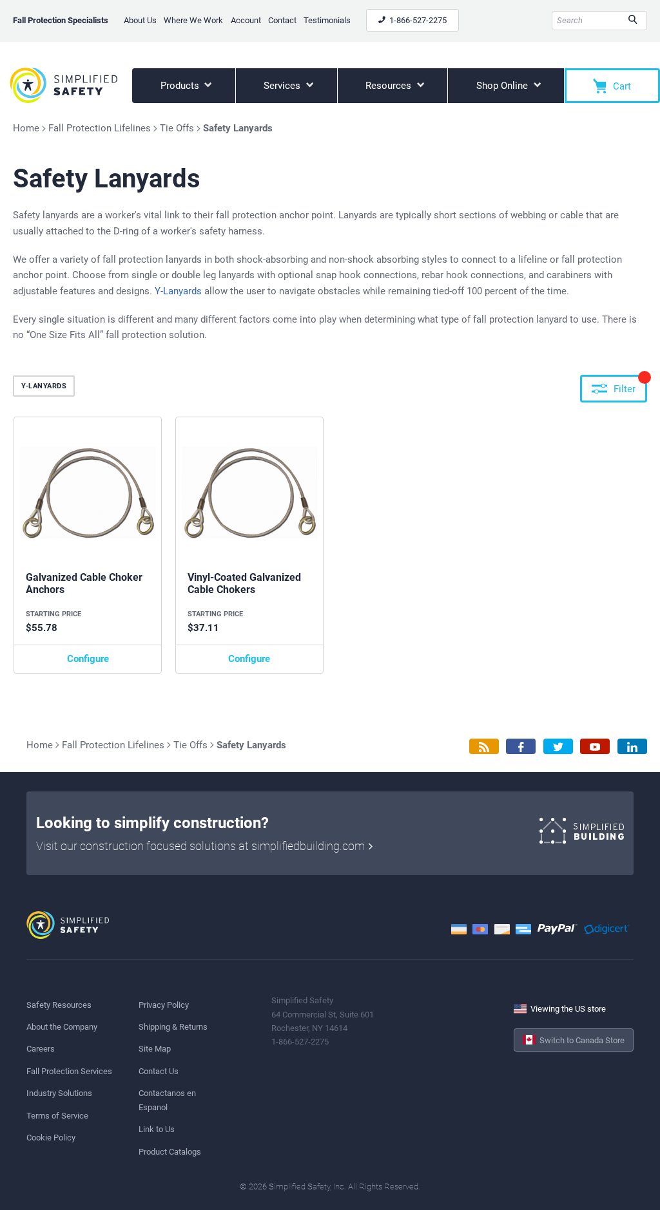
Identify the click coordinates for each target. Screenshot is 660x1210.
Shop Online (503, 85)
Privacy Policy (164, 1005)
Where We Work (193, 20)
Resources (389, 85)
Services (283, 85)
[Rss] (484, 747)
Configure (88, 659)
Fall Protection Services (69, 1071)
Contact (282, 20)
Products (181, 85)
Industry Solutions (59, 1093)
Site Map (155, 1049)
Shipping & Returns (173, 1027)
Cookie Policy (50, 1137)
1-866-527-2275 (417, 20)
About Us (140, 20)
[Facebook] (521, 747)
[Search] (632, 20)
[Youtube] (595, 747)
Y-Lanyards (178, 291)
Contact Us (159, 1071)
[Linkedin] (632, 747)
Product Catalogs (170, 1152)
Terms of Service (57, 1115)
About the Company (61, 1027)
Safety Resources (59, 1005)
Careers (40, 1049)
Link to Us (157, 1129)
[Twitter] (558, 747)
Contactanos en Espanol (167, 1099)
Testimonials (327, 20)
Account (246, 20)
